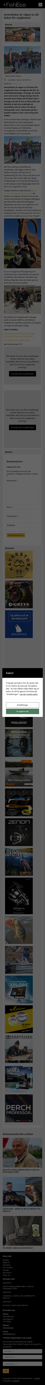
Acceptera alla (22, 711)
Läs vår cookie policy (29, 694)
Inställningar (22, 705)
